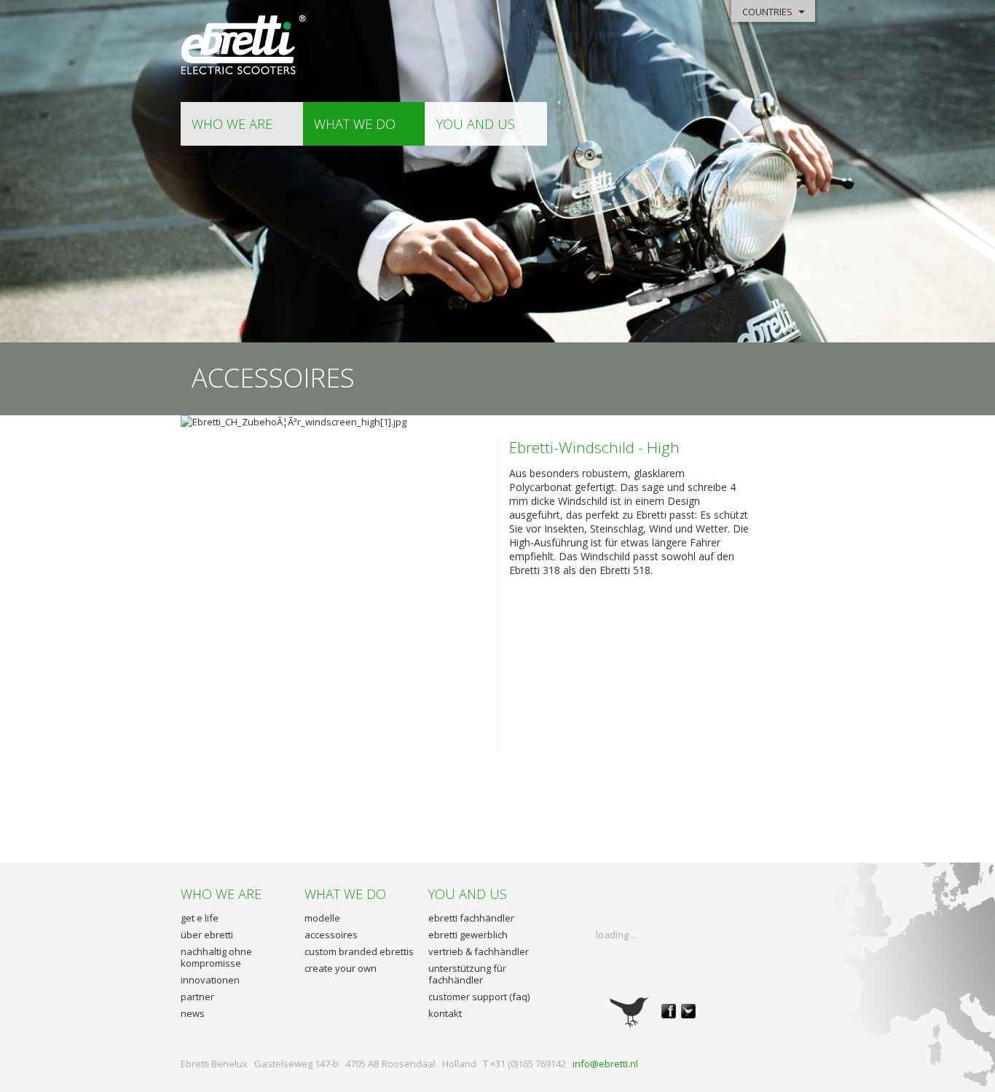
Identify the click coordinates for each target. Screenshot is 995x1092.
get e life (200, 917)
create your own (340, 968)
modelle (322, 917)
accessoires (331, 934)
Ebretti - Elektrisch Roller (244, 45)
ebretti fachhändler (471, 917)
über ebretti (207, 934)
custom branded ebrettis (359, 951)
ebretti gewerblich (468, 934)
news (193, 1013)
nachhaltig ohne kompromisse (216, 957)
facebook (668, 1011)
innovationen (210, 979)
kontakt (445, 1013)
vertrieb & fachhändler (478, 951)
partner (197, 996)
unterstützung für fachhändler (467, 974)
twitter (688, 1011)
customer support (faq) (479, 996)
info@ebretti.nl (605, 1063)
